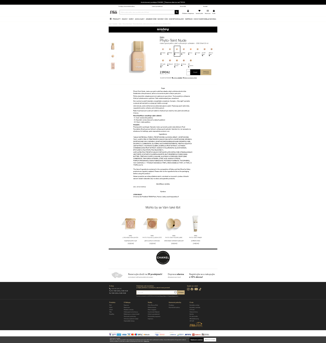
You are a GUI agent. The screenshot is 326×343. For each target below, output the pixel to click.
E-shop (111, 286)
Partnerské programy (154, 316)
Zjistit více (146, 341)
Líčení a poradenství (157, 6)
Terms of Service (172, 296)
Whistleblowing (194, 319)
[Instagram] (188, 289)
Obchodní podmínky (130, 316)
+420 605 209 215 (116, 289)
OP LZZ (192, 321)
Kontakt (205, 6)
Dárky (131, 19)
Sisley (162, 37)
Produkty (117, 19)
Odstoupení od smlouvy (131, 312)
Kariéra (192, 314)
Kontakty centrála (195, 307)
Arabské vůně (151, 19)
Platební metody (129, 310)
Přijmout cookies (210, 339)
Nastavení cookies (197, 340)
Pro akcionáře (194, 316)
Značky (125, 19)
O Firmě (192, 310)
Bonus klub (183, 6)
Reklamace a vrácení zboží (131, 314)
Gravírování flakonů (153, 312)
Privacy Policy (163, 296)
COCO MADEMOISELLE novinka (205, 19)
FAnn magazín (152, 310)
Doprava (126, 305)
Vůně (110, 307)
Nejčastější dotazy (129, 321)
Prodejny (171, 305)
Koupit (195, 72)
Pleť (110, 305)
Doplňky (111, 314)
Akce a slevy (140, 19)
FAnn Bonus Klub (153, 305)
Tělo (110, 312)
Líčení (111, 310)
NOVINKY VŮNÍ (162, 19)
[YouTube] (196, 289)
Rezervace (127, 307)
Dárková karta (152, 307)
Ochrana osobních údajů (131, 319)
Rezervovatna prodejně (206, 72)
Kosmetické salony (176, 19)
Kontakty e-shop (194, 305)
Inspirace (188, 19)
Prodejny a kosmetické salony (127, 6)
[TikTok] (200, 289)
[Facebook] (192, 289)
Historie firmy (194, 312)
